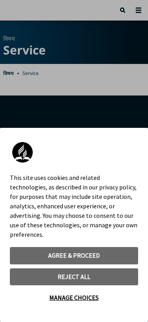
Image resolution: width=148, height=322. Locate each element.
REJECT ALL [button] (74, 277)
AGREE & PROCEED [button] (74, 255)
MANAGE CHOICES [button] (74, 297)
